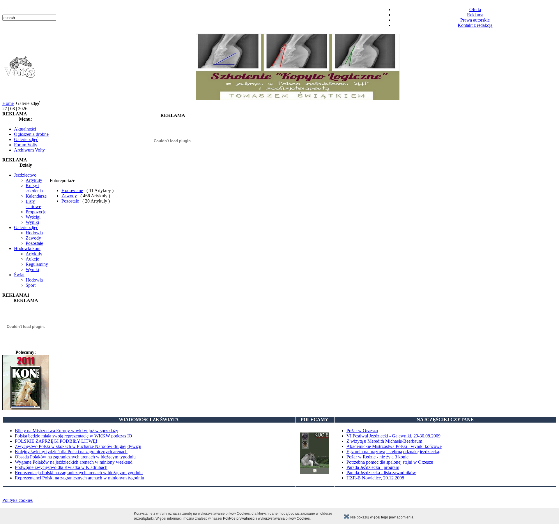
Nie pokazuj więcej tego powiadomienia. (381, 517)
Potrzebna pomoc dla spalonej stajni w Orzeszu (389, 462)
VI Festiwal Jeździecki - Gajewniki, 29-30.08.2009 (393, 435)
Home (8, 103)
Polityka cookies (17, 500)
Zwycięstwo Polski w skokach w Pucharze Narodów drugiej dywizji (78, 446)
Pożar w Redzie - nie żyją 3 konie (377, 456)
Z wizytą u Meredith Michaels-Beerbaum (384, 441)
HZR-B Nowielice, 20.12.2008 (375, 477)
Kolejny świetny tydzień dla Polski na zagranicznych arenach (71, 451)
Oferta (475, 9)
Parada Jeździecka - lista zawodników (381, 472)
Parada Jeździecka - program (372, 467)
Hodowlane (72, 190)
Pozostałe (70, 200)
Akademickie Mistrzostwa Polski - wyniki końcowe (394, 446)
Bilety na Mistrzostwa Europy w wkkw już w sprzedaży (66, 430)
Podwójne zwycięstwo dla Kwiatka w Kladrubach (61, 467)
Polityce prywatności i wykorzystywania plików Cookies (266, 518)
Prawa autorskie (475, 19)
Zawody (69, 195)
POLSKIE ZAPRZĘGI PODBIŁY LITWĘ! (56, 441)
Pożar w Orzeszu (362, 430)
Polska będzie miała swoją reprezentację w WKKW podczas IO (73, 435)
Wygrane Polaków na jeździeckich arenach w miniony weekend (73, 462)
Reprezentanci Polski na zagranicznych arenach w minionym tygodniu (79, 477)
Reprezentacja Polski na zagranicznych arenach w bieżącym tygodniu (79, 472)
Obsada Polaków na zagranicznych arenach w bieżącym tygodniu (75, 456)
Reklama (475, 14)
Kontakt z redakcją (475, 25)
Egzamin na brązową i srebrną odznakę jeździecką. (393, 451)
